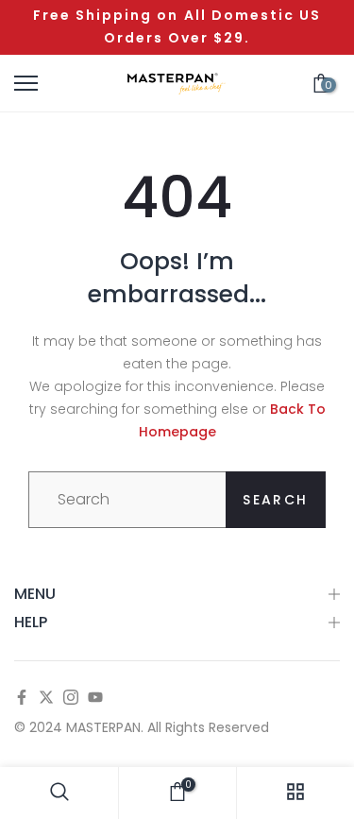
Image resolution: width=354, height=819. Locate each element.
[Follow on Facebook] (21, 699)
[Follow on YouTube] (95, 699)
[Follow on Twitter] (46, 699)
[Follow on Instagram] (70, 699)
